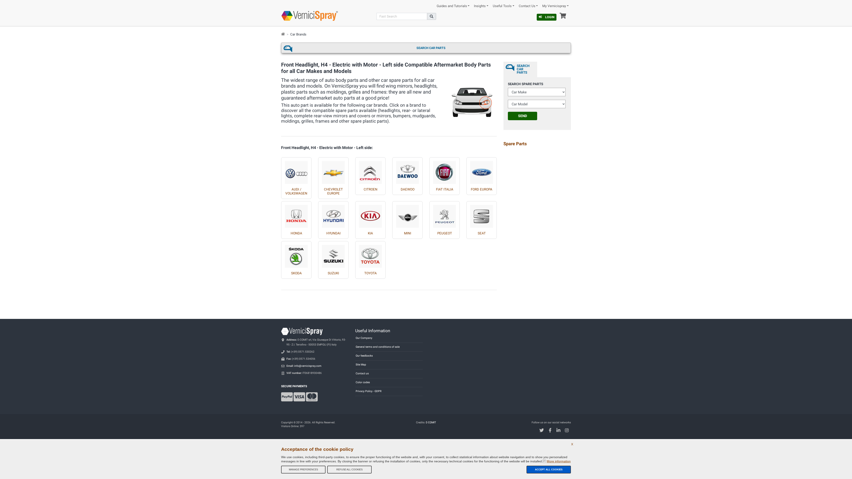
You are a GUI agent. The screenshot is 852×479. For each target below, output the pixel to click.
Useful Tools (502, 6)
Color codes (363, 382)
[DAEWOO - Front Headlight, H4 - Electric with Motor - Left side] (407, 170)
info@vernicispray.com (307, 365)
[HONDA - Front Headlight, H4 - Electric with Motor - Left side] (296, 214)
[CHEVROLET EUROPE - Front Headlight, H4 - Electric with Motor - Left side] (333, 170)
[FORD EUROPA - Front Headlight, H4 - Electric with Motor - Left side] (482, 170)
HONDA (296, 233)
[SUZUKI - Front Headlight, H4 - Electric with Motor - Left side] (333, 254)
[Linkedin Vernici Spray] (558, 431)
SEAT (482, 233)
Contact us (362, 373)
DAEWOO (407, 189)
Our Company (364, 338)
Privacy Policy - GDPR (368, 391)
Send (522, 116)
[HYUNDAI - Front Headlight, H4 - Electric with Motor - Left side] (333, 214)
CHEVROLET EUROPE (333, 191)
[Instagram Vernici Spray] (567, 431)
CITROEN (370, 189)
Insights (480, 6)
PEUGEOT (444, 233)
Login (549, 17)
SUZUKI (333, 273)
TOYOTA (370, 273)
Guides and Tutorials (452, 6)
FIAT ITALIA (444, 189)
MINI (407, 233)
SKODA (296, 273)
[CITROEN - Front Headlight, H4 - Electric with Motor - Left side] (370, 170)
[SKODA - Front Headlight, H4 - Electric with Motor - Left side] (296, 254)
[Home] (283, 34)
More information (559, 461)
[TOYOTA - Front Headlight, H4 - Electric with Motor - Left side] (370, 254)
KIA (370, 233)
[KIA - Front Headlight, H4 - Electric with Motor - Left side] (370, 214)
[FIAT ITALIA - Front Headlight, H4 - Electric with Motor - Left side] (445, 170)
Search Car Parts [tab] (523, 69)
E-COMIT (431, 422)
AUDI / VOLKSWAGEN (296, 191)
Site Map (361, 364)
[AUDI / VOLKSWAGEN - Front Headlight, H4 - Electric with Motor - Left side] (296, 170)
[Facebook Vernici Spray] (550, 431)
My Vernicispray (554, 6)
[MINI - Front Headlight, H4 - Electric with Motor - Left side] (407, 214)
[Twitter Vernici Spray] (542, 431)
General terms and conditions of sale (378, 346)
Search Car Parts (431, 48)
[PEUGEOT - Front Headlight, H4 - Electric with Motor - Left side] (445, 214)
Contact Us (527, 6)
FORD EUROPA (481, 189)
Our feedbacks (364, 355)
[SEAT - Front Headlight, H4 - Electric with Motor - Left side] (482, 214)
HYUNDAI (333, 233)
